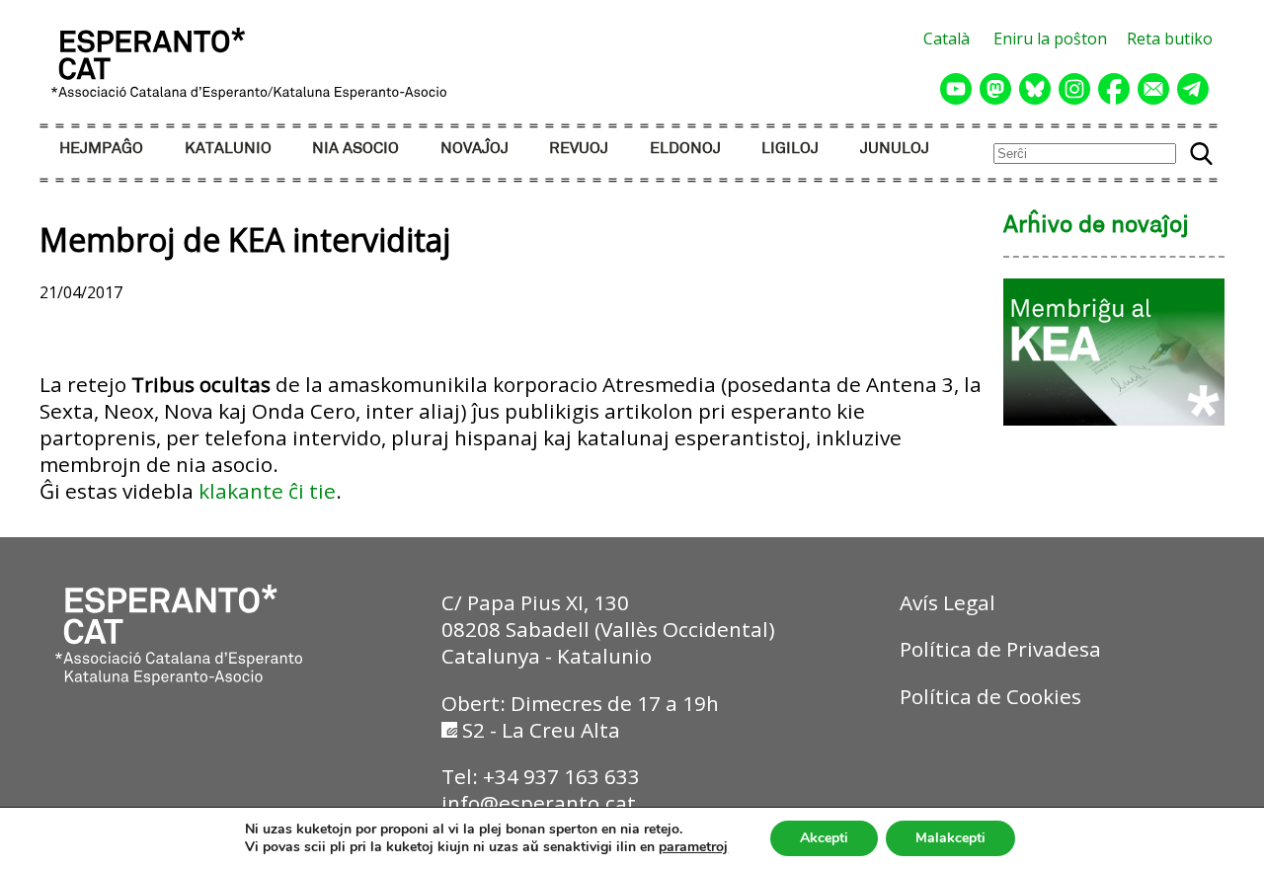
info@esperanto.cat (538, 803)
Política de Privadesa (1000, 649)
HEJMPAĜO (101, 148)
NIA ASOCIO (355, 148)
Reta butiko (1170, 38)
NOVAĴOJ (474, 148)
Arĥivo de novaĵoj (1096, 226)
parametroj (693, 847)
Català (946, 38)
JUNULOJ (894, 148)
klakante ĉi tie (267, 491)
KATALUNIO (228, 148)
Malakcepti (950, 838)
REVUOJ (578, 148)
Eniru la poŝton (1050, 38)
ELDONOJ (685, 148)
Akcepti (824, 838)
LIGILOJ (790, 148)
